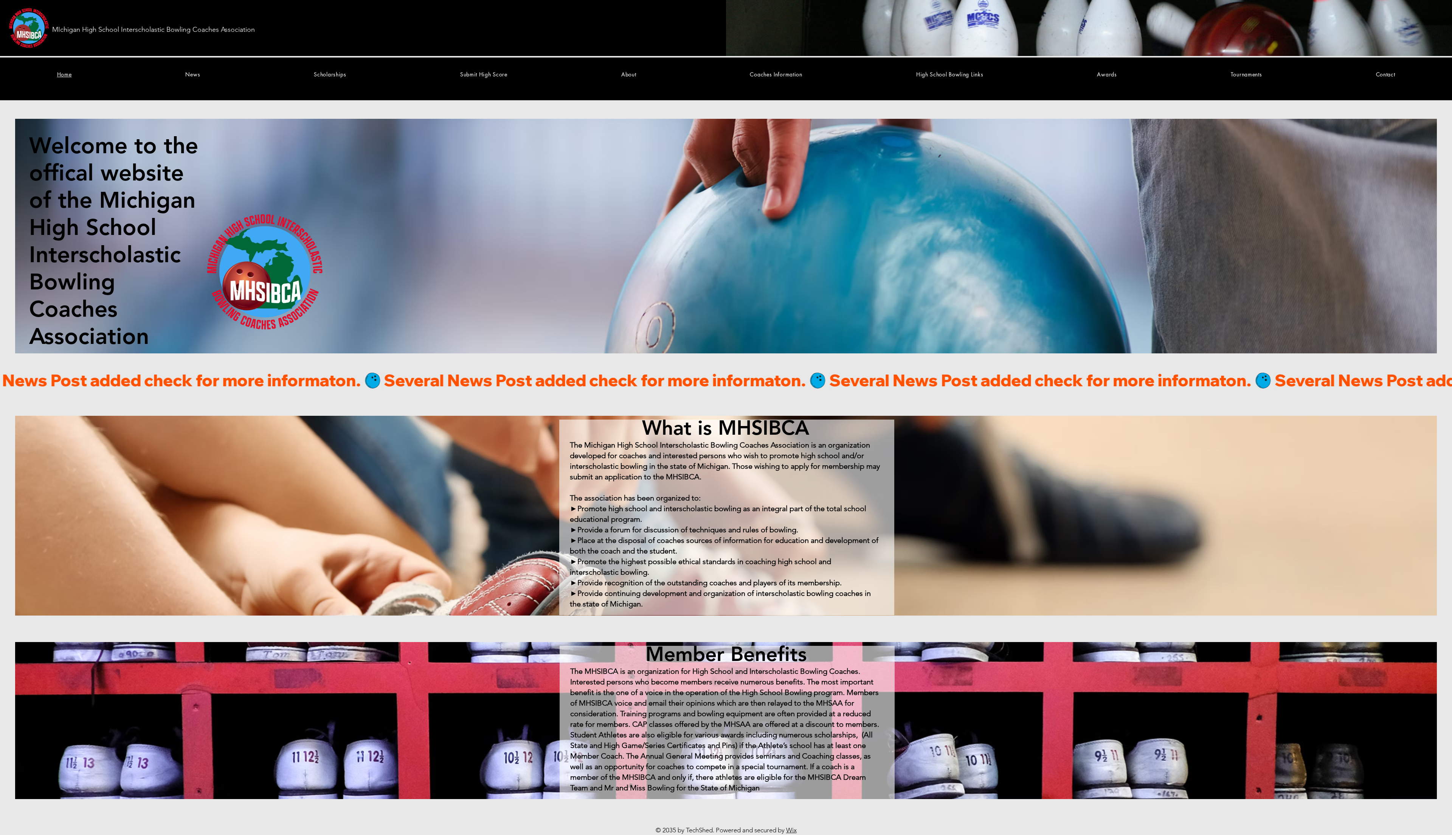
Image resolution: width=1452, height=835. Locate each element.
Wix (791, 830)
